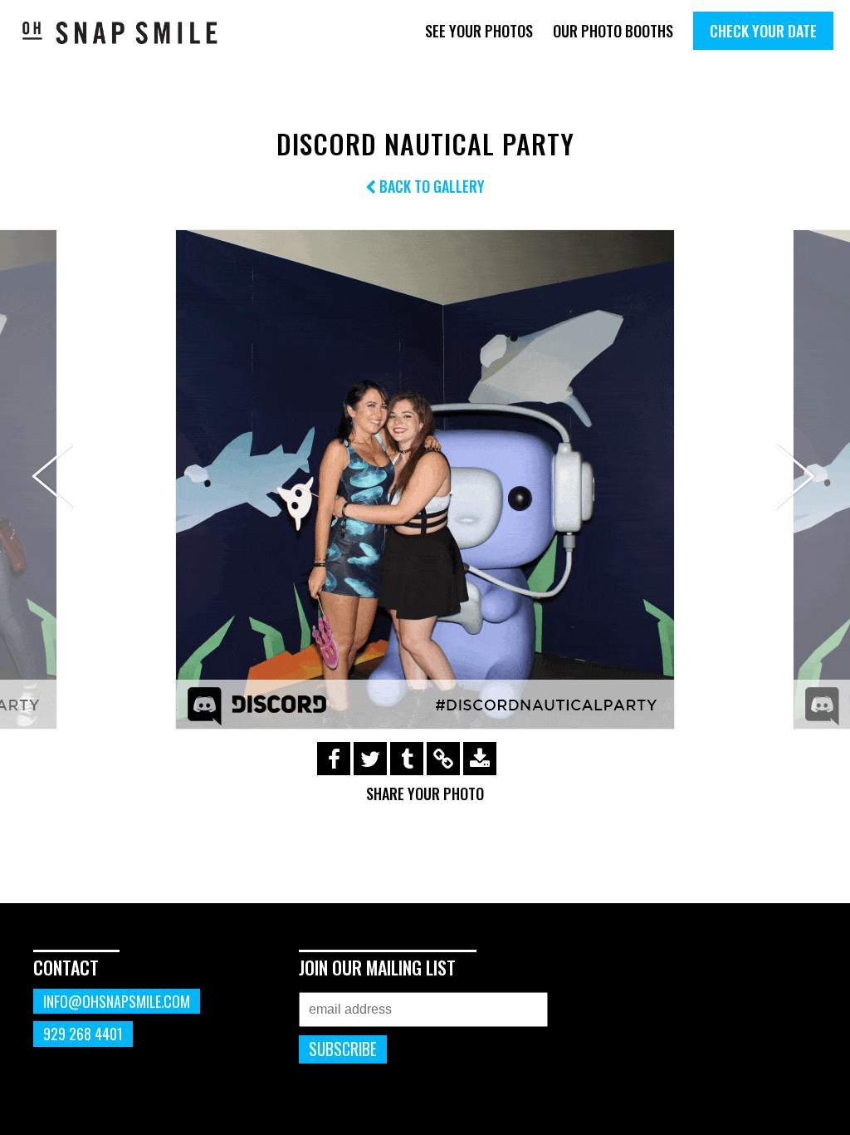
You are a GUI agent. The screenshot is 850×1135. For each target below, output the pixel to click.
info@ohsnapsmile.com (116, 1001)
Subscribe (343, 1049)
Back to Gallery (430, 186)
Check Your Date (763, 31)
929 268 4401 (83, 1033)
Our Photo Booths (613, 31)
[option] (425, 479)
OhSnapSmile (120, 32)
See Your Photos (479, 31)
